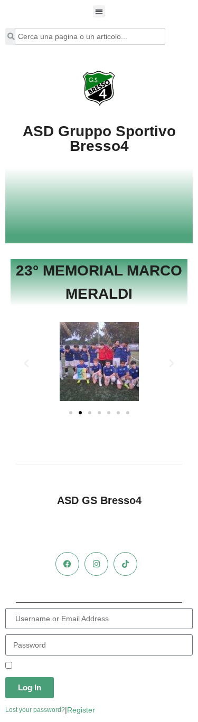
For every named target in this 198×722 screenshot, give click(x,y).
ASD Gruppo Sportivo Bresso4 (99, 138)
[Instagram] (96, 564)
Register (81, 710)
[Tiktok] (125, 564)
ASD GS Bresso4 (99, 500)
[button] (99, 11)
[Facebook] (67, 564)
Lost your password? (35, 710)
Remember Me (38, 666)
